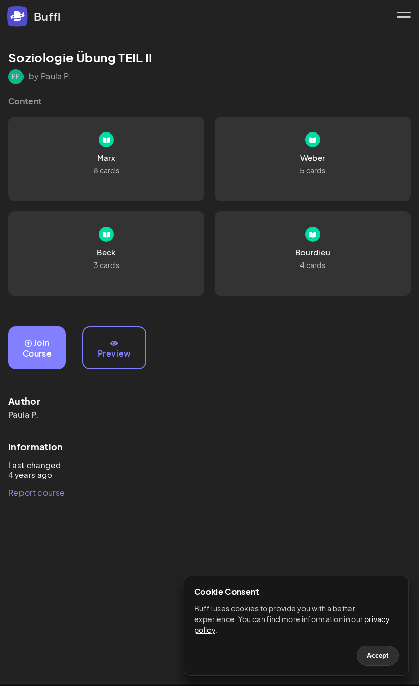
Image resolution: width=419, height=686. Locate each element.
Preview (114, 353)
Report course (36, 492)
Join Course (37, 348)
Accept (377, 655)
